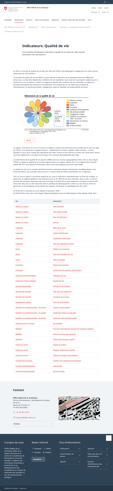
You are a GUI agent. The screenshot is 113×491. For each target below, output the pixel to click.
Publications (64, 448)
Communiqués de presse (66, 455)
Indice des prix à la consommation (95, 455)
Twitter (48, 448)
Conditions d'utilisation (11, 488)
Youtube (37, 452)
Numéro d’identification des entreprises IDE (95, 464)
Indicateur (57, 201)
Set (17, 201)
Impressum (22, 488)
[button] (8, 20)
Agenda (63, 462)
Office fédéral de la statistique (37, 8)
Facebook (37, 448)
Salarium (91, 448)
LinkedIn (48, 452)
